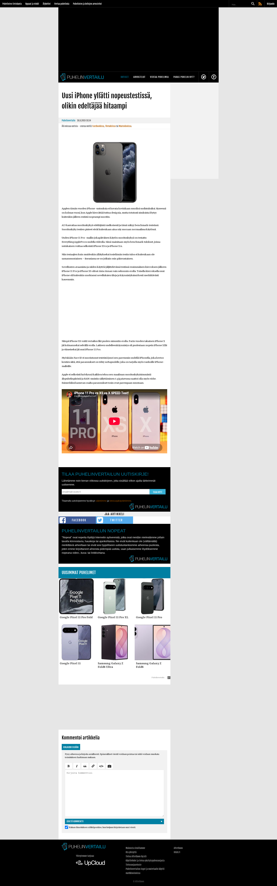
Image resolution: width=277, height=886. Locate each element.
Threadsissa (110, 126)
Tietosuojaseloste (133, 864)
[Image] (109, 765)
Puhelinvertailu (68, 120)
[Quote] (84, 765)
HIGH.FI (177, 852)
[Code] (101, 765)
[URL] (93, 765)
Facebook (79, 520)
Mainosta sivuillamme (135, 848)
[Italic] (76, 765)
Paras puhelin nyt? (184, 77)
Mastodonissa (125, 126)
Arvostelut (139, 77)
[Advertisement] (114, 312)
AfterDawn (178, 848)
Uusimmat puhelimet (79, 572)
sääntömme (101, 501)
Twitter (116, 520)
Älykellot (47, 3)
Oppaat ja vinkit (32, 3)
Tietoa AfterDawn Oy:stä (136, 856)
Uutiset (125, 77)
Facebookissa (98, 126)
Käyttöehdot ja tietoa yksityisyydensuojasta (145, 860)
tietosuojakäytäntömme (120, 501)
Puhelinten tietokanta (12, 3)
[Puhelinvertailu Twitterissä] (203, 77)
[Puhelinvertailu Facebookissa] (214, 77)
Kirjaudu (270, 3)
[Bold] (68, 765)
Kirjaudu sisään (71, 747)
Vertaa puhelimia (61, 3)
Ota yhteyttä (131, 852)
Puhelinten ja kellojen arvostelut (87, 3)
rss (260, 4)
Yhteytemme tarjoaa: (85, 856)
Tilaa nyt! (157, 492)
